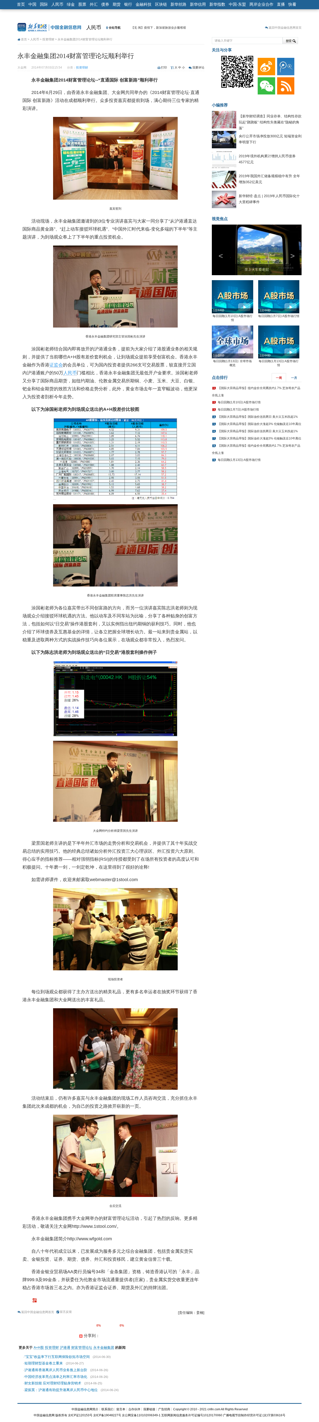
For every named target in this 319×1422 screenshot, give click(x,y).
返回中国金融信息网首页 (285, 27)
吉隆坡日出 (256, 279)
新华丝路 (178, 4)
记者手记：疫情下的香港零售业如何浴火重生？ (162, 27)
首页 (21, 4)
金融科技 (144, 4)
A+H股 (39, 1347)
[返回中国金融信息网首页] (35, 1300)
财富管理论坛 (81, 1347)
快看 (292, 4)
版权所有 (61, 1415)
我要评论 (198, 67)
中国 (32, 4)
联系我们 (107, 1409)
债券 (105, 4)
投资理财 (48, 39)
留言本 (120, 1409)
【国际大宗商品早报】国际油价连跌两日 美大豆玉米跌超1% (258, 426)
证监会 (56, 364)
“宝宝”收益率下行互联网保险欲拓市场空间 (57, 1357)
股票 (82, 4)
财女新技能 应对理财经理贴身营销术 (52, 1383)
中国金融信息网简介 (85, 1409)
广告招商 (164, 1409)
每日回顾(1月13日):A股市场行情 (239, 469)
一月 (294, 387)
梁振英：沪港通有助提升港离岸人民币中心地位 (61, 1390)
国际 (44, 4)
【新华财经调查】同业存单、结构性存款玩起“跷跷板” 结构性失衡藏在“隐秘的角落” (270, 122)
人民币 (57, 4)
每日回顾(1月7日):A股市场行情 (278, 325)
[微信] (265, 84)
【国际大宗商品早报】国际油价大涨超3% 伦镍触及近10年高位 (259, 433)
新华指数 (217, 4)
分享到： (91, 1336)
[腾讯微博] (285, 65)
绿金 (71, 4)
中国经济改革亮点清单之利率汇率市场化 (55, 1377)
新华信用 (198, 4)
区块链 (161, 4)
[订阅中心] (285, 84)
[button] (218, 254)
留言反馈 (66, 1312)
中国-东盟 (237, 4)
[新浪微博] (265, 65)
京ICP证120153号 (80, 1415)
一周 (279, 387)
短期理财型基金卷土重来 (43, 1363)
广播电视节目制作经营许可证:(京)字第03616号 (254, 1415)
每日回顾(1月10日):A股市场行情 (239, 412)
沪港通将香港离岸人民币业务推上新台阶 (55, 1370)
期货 (117, 4)
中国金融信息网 (44, 1415)
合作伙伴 (134, 1409)
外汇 (94, 4)
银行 (128, 4)
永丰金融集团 (103, 1347)
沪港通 (65, 1347)
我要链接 (149, 1409)
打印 (164, 67)
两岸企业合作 (261, 4)
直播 (281, 4)
